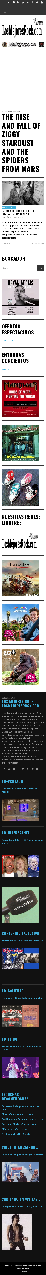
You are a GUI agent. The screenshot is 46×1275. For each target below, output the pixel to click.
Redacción (5, 217)
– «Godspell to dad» (17, 1114)
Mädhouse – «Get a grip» (14, 1129)
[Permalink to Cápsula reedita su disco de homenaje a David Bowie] (23, 192)
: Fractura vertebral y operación (22, 1206)
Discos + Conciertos (9, 207)
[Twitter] (37, 2)
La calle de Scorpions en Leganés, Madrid (22, 1154)
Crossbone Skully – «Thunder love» (19, 1124)
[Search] (5, 12)
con (13, 1046)
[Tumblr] (32, 2)
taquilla (5, 368)
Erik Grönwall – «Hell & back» (16, 1134)
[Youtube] (41, 2)
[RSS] (27, 2)
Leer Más (5, 243)
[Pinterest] (23, 2)
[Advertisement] (23, 80)
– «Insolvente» (22, 1119)
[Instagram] (13, 2)
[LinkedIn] (18, 2)
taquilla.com (8, 340)
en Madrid (22, 998)
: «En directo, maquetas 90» (23, 940)
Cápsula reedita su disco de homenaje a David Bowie (18, 212)
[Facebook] (9, 2)
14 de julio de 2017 (16, 217)
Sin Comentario (38, 243)
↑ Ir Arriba (23, 1272)
